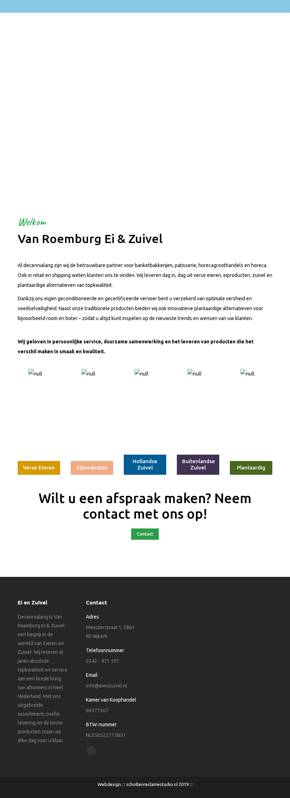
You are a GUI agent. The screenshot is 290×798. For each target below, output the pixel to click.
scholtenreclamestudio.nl (152, 784)
